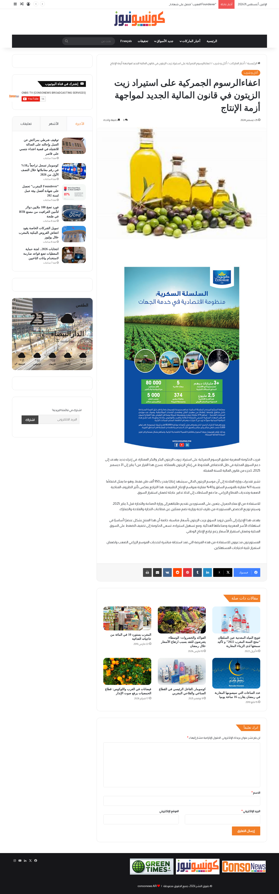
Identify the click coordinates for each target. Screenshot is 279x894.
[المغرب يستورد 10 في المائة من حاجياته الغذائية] (127, 618)
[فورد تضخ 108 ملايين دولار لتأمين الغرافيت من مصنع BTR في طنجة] (74, 213)
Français (126, 41)
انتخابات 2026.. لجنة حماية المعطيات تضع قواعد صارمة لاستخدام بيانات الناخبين (41, 253)
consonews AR (147, 886)
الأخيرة (79, 123)
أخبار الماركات (191, 41)
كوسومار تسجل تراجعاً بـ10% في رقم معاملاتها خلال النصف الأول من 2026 (40, 170)
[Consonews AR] (197, 873)
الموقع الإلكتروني (169, 811)
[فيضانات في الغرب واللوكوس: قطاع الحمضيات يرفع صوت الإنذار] (127, 671)
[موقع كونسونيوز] (139, 19)
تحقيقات (143, 41)
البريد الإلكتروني (251, 811)
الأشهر (53, 123)
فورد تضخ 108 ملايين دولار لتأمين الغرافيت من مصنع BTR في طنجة (39, 212)
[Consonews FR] (244, 871)
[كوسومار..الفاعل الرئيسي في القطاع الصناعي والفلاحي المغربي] (182, 671)
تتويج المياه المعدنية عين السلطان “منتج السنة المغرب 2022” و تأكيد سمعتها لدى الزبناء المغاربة (239, 642)
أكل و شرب (220, 63)
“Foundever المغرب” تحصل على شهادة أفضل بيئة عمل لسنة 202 (178, 4)
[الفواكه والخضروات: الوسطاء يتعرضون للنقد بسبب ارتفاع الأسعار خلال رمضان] (182, 619)
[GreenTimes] (152, 873)
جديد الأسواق (165, 41)
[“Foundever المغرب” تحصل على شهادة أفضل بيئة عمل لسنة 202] (74, 192)
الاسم (256, 792)
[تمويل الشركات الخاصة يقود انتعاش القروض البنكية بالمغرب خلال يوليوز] (74, 234)
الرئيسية (212, 41)
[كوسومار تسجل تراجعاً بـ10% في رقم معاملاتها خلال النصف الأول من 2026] (74, 171)
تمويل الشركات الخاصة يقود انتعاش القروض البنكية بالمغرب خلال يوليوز (39, 233)
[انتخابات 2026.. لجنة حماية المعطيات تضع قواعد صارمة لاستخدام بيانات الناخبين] (74, 255)
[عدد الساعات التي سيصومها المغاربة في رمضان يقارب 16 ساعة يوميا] (236, 673)
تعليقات (26, 123)
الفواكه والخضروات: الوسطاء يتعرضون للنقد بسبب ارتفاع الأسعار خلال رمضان (183, 642)
